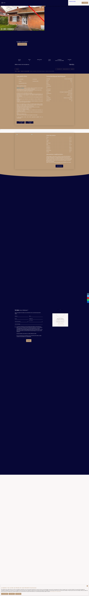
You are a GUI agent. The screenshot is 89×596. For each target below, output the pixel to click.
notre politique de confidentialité (55, 591)
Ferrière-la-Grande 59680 (25, 71)
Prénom (16, 316)
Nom (30, 316)
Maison (19, 71)
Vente (16, 71)
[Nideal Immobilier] (73, 3)
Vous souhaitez (31, 320)
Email (16, 318)
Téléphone (31, 318)
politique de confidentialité (26, 336)
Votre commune (17, 321)
